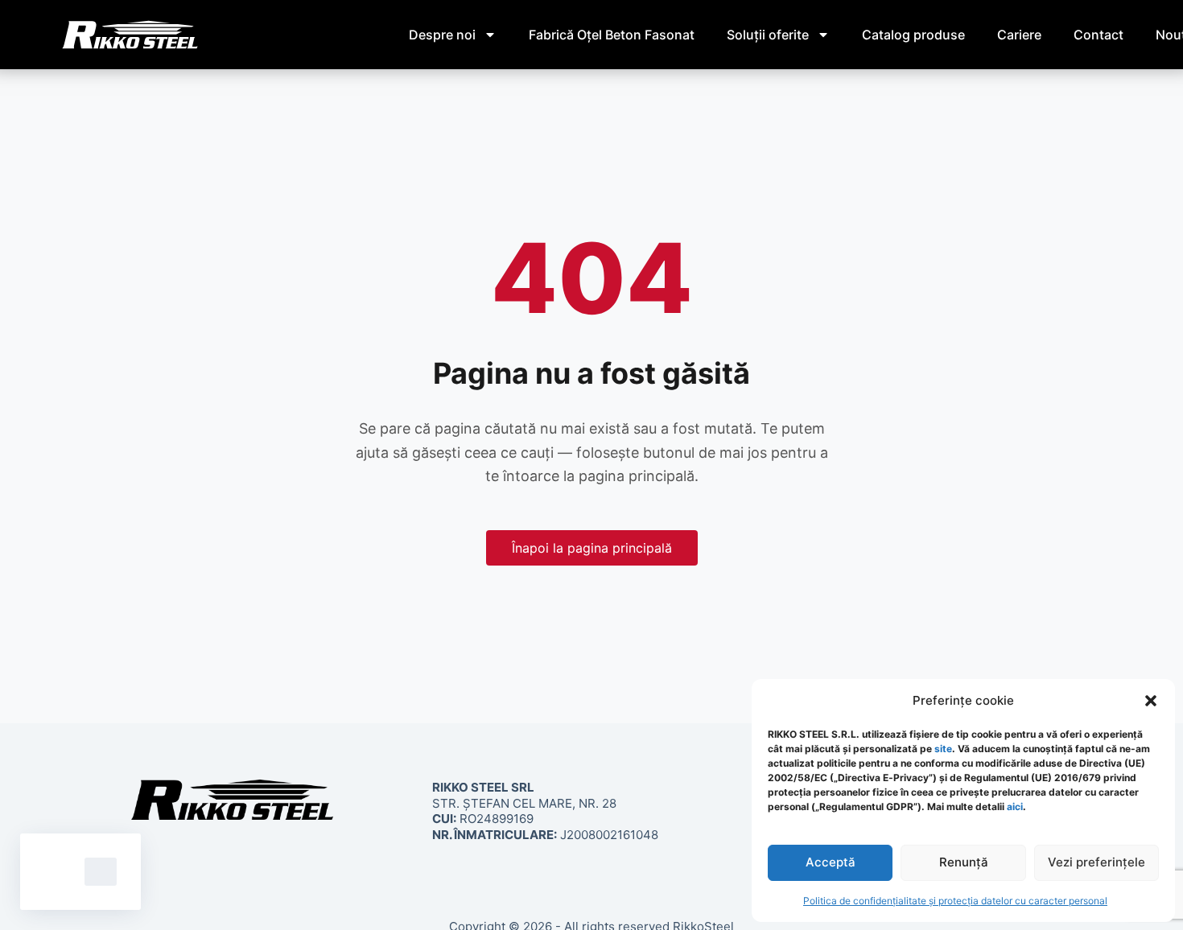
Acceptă (830, 862)
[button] (1151, 701)
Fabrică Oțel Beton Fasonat (612, 35)
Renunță (963, 862)
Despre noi (442, 35)
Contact (1098, 35)
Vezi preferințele (1096, 862)
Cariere (1019, 35)
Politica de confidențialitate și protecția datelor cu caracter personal (955, 901)
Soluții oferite (768, 35)
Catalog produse (913, 35)
